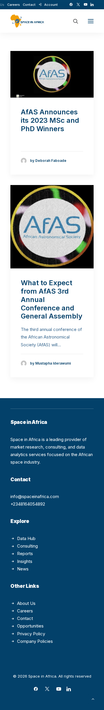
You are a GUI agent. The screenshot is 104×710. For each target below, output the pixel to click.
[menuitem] (13, 4)
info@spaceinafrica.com (34, 496)
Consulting (27, 546)
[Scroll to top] (93, 698)
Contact (29, 5)
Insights (24, 561)
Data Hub (26, 538)
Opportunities (30, 626)
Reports (25, 553)
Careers (13, 5)
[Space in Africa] (27, 21)
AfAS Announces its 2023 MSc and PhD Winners (50, 120)
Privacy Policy (31, 633)
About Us (26, 603)
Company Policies (35, 641)
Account (51, 5)
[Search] (73, 21)
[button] (71, 4)
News (23, 569)
